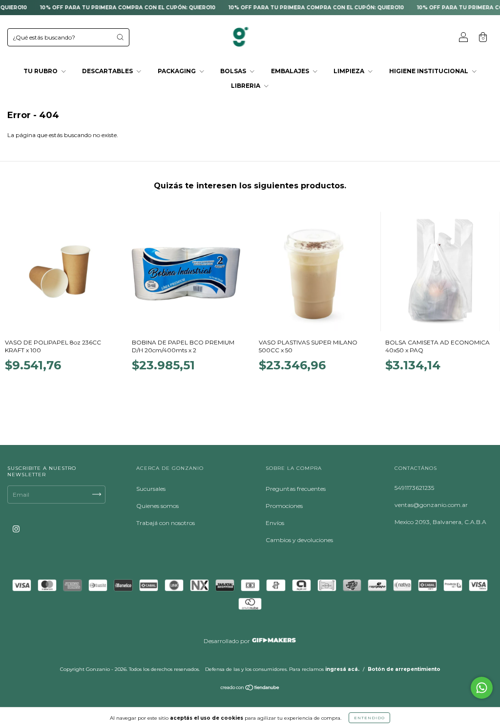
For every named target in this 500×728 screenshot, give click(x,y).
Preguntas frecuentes (296, 488)
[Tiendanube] (250, 688)
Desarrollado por (227, 641)
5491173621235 (414, 487)
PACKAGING (177, 71)
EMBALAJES (291, 71)
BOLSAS (234, 71)
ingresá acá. (342, 669)
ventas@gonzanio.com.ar (431, 504)
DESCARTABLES (108, 71)
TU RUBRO (41, 71)
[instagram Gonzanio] (16, 528)
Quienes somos (157, 505)
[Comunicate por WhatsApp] (482, 688)
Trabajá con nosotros (165, 522)
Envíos (275, 522)
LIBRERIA (246, 85)
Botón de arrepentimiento (404, 669)
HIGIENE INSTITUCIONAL (429, 71)
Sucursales (151, 488)
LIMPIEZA (349, 71)
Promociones (284, 505)
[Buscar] (120, 37)
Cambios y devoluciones (299, 540)
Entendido (369, 717)
